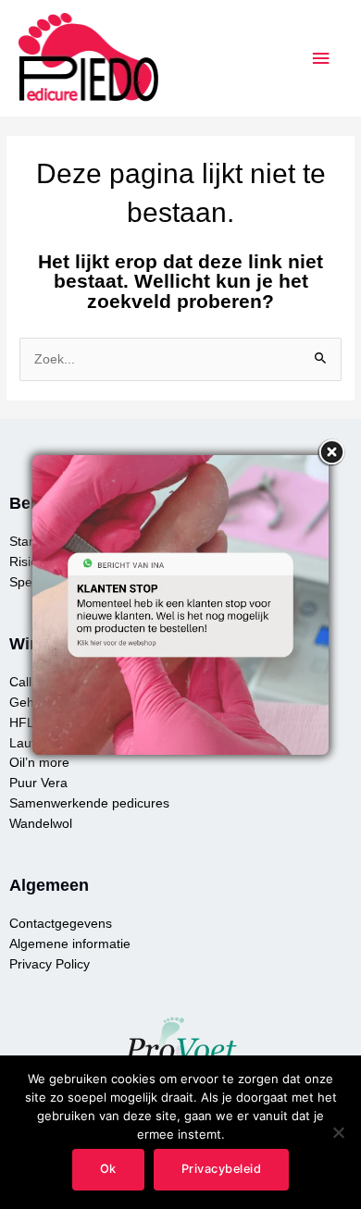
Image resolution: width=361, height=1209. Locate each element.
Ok (108, 1169)
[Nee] (338, 1132)
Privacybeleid (221, 1169)
